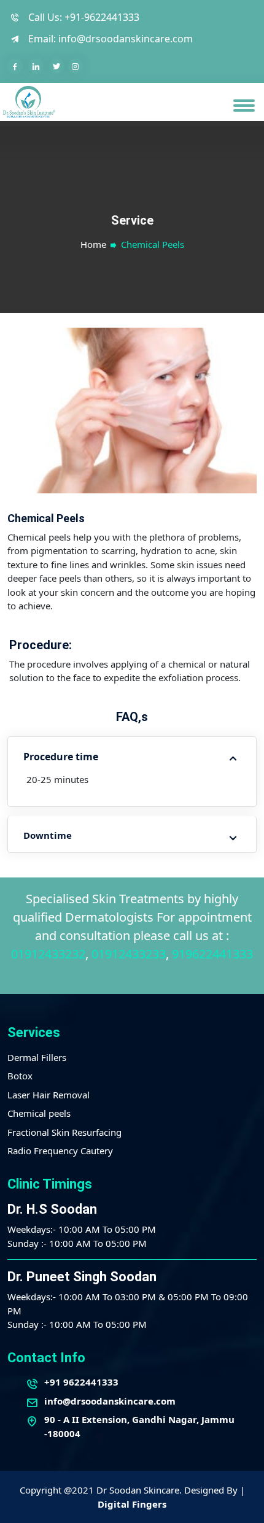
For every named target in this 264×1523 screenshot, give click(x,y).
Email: (109, 38)
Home (93, 244)
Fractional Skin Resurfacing (64, 1132)
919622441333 (212, 954)
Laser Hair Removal (48, 1095)
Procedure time (60, 756)
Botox (20, 1076)
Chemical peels (39, 1113)
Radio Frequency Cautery (60, 1150)
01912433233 (128, 954)
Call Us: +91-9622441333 (82, 17)
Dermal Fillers (36, 1057)
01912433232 (48, 954)
